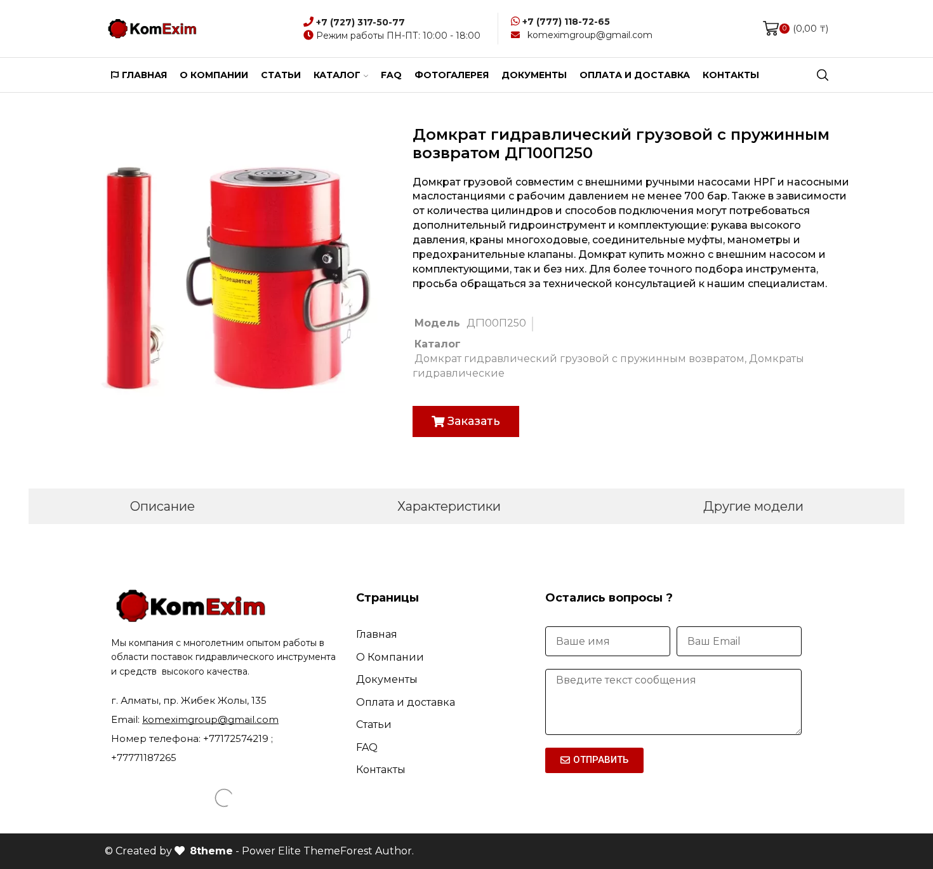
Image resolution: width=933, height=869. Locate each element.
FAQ (391, 75)
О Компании (390, 657)
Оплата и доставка (634, 75)
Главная (144, 75)
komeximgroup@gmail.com (589, 35)
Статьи (281, 75)
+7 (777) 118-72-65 (566, 21)
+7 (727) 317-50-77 (360, 22)
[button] (466, 421)
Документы (534, 75)
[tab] (162, 506)
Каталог (337, 75)
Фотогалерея (451, 75)
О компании (214, 75)
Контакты (731, 75)
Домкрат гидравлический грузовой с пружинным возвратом (579, 359)
